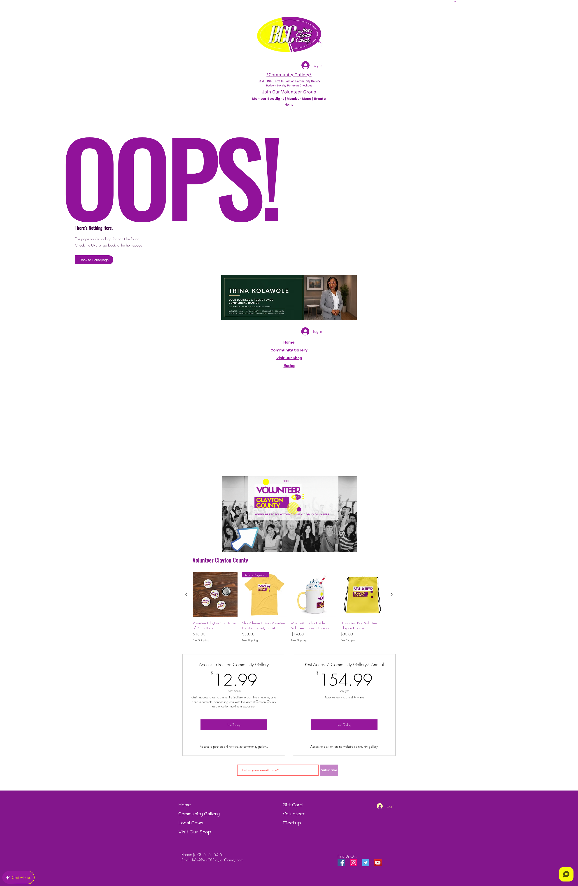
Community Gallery (289, 350)
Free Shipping (201, 640)
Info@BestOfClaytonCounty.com (217, 860)
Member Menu (299, 98)
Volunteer (294, 814)
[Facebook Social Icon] (341, 862)
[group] (289, 607)
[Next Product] (391, 594)
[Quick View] (215, 594)
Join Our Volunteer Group (289, 92)
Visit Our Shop (194, 832)
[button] (455, 1)
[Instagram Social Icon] (353, 862)
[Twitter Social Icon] (365, 862)
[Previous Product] (186, 594)
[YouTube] (378, 862)
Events (320, 98)
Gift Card (293, 805)
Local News (190, 823)
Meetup (292, 823)
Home (289, 342)
